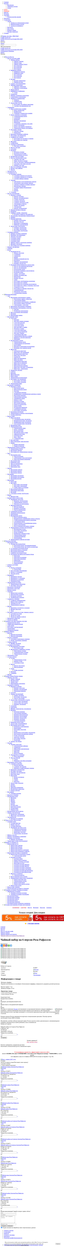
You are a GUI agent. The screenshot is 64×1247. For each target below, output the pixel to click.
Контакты (7, 18)
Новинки (6, 11)
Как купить (10, 28)
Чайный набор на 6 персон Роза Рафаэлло (12, 1127)
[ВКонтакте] (2, 946)
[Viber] (6, 946)
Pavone (16, 1009)
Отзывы (6, 33)
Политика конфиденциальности (13, 1238)
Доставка (6, 15)
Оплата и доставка (9, 1235)
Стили (9, 8)
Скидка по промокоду (17, 25)
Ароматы (49, 907)
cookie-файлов (24, 1245)
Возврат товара (11, 30)
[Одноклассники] (4, 946)
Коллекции (10, 5)
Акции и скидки (8, 1230)
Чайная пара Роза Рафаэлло (8, 1163)
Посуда (30, 907)
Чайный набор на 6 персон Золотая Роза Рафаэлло (15, 1145)
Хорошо (58, 1243)
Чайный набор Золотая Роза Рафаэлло (11, 1199)
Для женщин (36, 975)
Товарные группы (12, 6)
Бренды (6, 12)
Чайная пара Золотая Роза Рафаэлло (11, 1181)
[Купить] (1, 1210)
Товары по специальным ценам (20, 23)
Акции (9, 21)
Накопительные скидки (17, 24)
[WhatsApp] (9, 946)
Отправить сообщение (7, 1226)
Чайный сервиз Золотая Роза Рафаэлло (12, 1072)
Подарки (6, 14)
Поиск (2, 40)
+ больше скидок (33, 923)
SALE (5, 9)
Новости (6, 1233)
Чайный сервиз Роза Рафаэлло (9, 1090)
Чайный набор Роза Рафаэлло (9, 1109)
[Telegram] (11, 946)
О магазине (7, 20)
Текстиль (42, 907)
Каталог (6, 3)
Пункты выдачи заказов (14, 17)
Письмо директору (12, 31)
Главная (6, 2)
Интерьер (35, 907)
